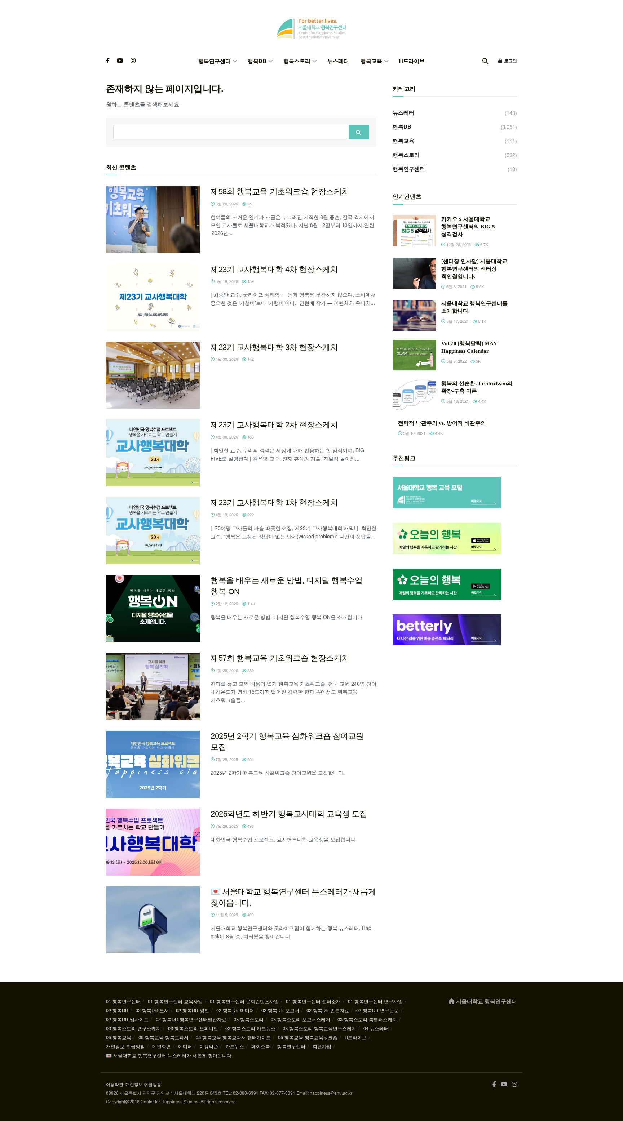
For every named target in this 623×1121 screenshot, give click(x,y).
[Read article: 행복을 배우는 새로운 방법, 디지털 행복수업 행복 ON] (153, 608)
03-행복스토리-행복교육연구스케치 (319, 1028)
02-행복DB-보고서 (280, 1010)
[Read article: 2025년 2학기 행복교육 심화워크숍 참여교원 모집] (153, 764)
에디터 (185, 1046)
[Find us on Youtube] (120, 61)
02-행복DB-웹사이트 (127, 1019)
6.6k (479, 286)
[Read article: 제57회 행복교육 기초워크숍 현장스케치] (153, 686)
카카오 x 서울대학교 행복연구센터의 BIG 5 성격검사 (468, 226)
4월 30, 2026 (226, 359)
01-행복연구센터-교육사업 (175, 1001)
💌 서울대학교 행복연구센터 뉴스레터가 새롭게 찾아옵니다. (169, 1055)
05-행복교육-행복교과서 (163, 1037)
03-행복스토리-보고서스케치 (300, 1019)
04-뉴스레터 (376, 1028)
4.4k (481, 401)
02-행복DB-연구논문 (377, 1010)
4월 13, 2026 (226, 514)
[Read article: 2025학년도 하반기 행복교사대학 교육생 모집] (153, 842)
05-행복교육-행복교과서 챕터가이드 (233, 1037)
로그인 (510, 60)
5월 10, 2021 (457, 401)
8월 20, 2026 (226, 203)
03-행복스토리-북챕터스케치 (367, 1019)
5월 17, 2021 (457, 321)
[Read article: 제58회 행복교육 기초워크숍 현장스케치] (153, 219)
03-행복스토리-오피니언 (193, 1028)
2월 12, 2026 (226, 603)
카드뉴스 (234, 1046)
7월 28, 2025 (226, 759)
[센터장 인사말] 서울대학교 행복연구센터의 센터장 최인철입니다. (474, 268)
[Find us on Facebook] (108, 61)
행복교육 (371, 61)
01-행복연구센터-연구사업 (375, 1001)
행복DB (257, 61)
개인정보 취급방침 (125, 1046)
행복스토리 (296, 61)
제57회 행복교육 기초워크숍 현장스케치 (280, 658)
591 (250, 759)
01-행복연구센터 (123, 1001)
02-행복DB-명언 (192, 1010)
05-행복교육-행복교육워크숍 (307, 1037)
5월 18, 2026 (226, 281)
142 (250, 359)
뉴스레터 (338, 61)
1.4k (250, 603)
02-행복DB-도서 (152, 1010)
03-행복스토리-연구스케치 (133, 1028)
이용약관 (208, 1046)
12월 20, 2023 (458, 244)
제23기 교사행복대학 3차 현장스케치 (274, 347)
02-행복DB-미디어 (235, 1010)
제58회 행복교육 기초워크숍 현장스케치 (280, 191)
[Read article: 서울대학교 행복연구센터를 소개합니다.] (414, 315)
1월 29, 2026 (226, 670)
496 (250, 826)
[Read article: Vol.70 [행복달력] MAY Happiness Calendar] (414, 355)
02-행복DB (117, 1010)
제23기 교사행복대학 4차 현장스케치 (274, 269)
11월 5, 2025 (226, 914)
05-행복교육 (118, 1037)
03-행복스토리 (249, 1019)
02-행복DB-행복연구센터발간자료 (191, 1019)
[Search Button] (485, 61)
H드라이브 (412, 61)
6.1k (481, 321)
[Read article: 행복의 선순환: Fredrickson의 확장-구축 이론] (414, 395)
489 (250, 914)
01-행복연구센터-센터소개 (313, 1001)
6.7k (483, 244)
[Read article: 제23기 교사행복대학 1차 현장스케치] (153, 530)
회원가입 (322, 1046)
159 (250, 281)
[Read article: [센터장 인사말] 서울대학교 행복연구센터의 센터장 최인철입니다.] (414, 273)
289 (250, 670)
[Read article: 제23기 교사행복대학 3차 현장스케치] (153, 375)
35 (249, 203)
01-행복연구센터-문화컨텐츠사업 (244, 1001)
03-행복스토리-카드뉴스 (250, 1028)
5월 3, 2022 (456, 361)
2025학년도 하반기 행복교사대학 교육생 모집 (289, 813)
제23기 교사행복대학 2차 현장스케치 (274, 424)
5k (478, 361)
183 (250, 437)
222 (250, 514)
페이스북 (260, 1046)
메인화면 (161, 1046)
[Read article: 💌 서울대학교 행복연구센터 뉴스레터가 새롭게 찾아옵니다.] (153, 919)
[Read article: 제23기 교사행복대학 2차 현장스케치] (153, 452)
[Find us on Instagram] (133, 61)
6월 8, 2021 (456, 286)
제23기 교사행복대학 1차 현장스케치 (274, 502)
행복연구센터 (214, 61)
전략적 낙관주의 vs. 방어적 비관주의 (442, 423)
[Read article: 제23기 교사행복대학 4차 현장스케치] (153, 297)
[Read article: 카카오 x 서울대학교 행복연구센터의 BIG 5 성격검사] (414, 230)
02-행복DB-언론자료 (327, 1010)
